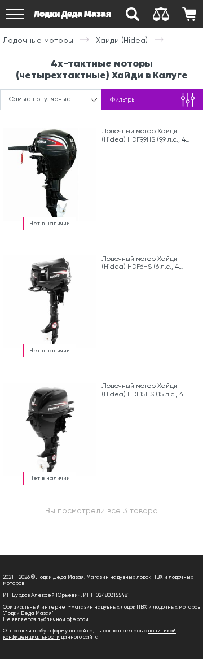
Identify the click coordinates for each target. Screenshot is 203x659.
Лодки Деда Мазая (72, 13)
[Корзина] (189, 14)
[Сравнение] (161, 14)
